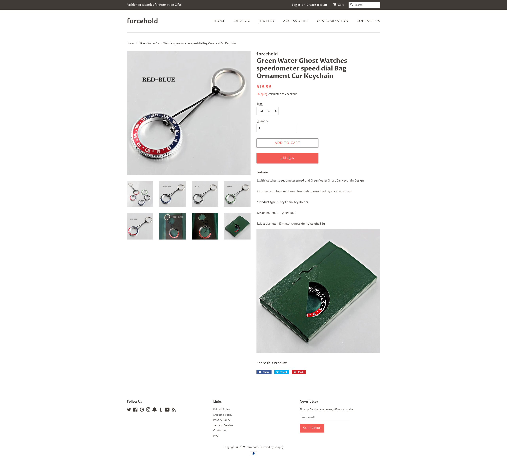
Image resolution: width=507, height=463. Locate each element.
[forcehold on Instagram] (148, 410)
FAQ (215, 435)
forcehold (142, 21)
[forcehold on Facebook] (135, 410)
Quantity (262, 121)
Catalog (242, 21)
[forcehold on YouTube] (167, 410)
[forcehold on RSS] (174, 410)
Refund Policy (221, 409)
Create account (317, 5)
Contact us (368, 21)
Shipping (262, 94)
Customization (333, 21)
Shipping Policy (222, 414)
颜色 (259, 104)
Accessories (296, 21)
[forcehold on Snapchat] (154, 410)
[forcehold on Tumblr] (161, 410)
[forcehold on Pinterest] (142, 410)
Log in (296, 5)
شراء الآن (287, 158)
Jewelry (267, 21)
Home (219, 21)
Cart (341, 5)
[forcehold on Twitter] (129, 410)
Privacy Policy (221, 420)
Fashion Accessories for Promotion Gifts (154, 5)
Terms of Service (223, 425)
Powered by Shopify (271, 447)
